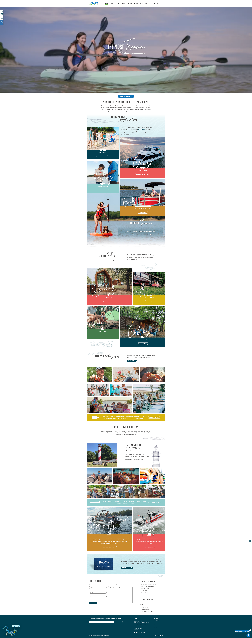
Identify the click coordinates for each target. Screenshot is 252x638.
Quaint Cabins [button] (142, 343)
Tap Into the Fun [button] (126, 567)
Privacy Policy (144, 607)
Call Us (162, 3)
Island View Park (145, 592)
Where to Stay (121, 3)
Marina (141, 3)
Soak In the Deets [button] (102, 155)
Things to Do (113, 3)
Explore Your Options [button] (142, 174)
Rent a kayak (124, 127)
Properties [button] (129, 3)
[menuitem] (106, 3)
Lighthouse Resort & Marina (148, 584)
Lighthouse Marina (158, 624)
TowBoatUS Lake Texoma (147, 599)
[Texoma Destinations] (94, 3)
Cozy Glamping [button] (108, 301)
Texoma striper (141, 129)
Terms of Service (145, 609)
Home (106, 3)
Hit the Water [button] (142, 212)
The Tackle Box (145, 594)
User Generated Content (147, 611)
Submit (92, 603)
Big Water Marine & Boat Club (149, 597)
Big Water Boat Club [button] (108, 547)
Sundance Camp (145, 588)
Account (158, 3)
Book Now (2, 23)
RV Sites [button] (149, 301)
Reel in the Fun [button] (102, 189)
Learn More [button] (131, 360)
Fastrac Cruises (145, 590)
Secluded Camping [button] (102, 335)
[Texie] (11, 630)
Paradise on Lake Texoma (147, 586)
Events (136, 3)
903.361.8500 (136, 629)
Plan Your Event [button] (153, 417)
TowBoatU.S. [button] (148, 547)
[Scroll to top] (250, 541)
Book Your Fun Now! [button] (125, 96)
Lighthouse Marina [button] (154, 502)
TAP (146, 3)
